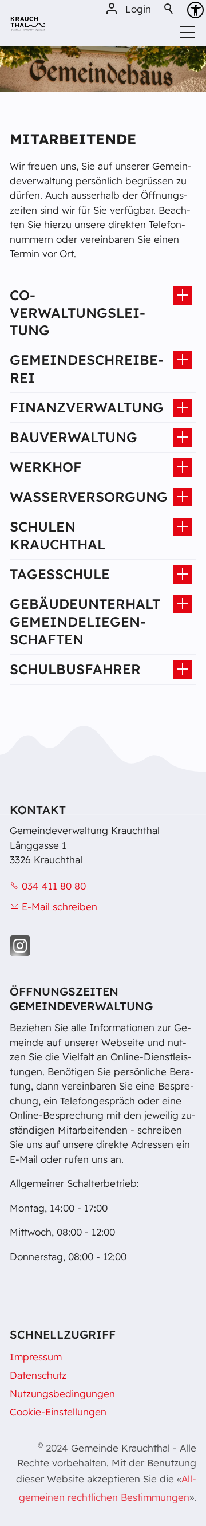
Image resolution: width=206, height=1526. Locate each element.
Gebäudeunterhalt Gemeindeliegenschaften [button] (85, 621)
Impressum (36, 1357)
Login (138, 9)
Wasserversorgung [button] (89, 496)
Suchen (169, 9)
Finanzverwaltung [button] (87, 407)
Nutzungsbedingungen (62, 1393)
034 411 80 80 (54, 886)
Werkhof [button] (46, 466)
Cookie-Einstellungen (58, 1412)
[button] (20, 945)
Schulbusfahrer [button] (75, 669)
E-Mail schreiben (59, 906)
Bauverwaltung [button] (73, 437)
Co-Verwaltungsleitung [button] (77, 312)
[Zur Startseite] (28, 28)
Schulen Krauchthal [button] (57, 535)
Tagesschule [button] (60, 574)
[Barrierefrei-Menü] (195, 10)
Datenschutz (38, 1375)
